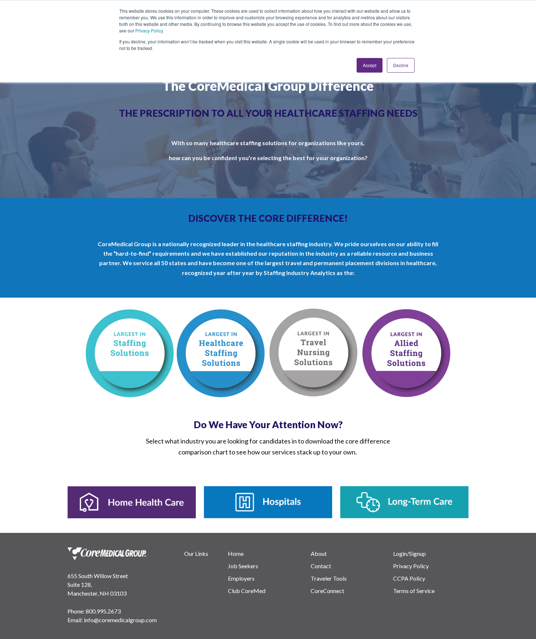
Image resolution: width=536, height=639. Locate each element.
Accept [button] (369, 65)
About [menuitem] (319, 553)
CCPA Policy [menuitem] (409, 578)
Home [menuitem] (236, 553)
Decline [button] (400, 65)
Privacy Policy (149, 30)
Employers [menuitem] (241, 578)
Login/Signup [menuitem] (409, 553)
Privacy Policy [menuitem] (411, 565)
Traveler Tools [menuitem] (329, 578)
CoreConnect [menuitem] (327, 590)
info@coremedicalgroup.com (120, 619)
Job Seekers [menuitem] (243, 565)
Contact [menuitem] (321, 565)
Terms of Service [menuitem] (414, 590)
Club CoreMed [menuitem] (246, 590)
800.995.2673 (103, 611)
